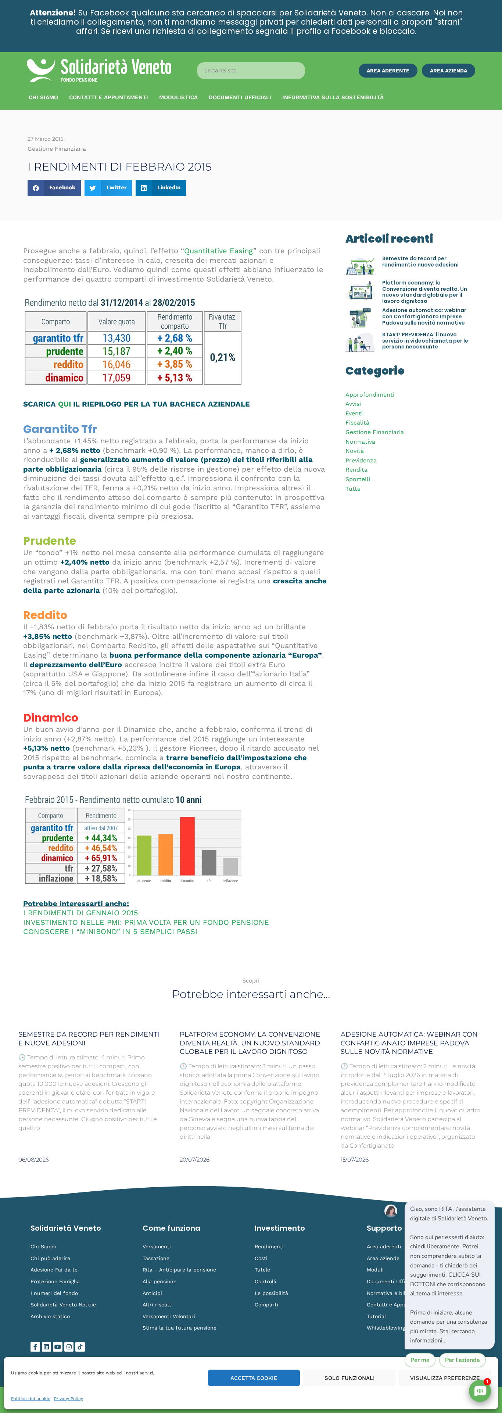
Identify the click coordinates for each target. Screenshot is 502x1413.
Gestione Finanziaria (374, 432)
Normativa (360, 441)
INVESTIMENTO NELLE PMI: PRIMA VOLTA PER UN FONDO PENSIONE (146, 922)
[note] (450, 1275)
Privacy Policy (68, 1398)
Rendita (356, 469)
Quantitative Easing (218, 250)
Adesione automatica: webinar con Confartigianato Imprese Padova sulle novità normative (424, 316)
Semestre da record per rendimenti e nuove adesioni (420, 261)
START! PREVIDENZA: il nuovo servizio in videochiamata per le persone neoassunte (425, 341)
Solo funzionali (349, 1378)
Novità (354, 450)
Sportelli (357, 479)
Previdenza (361, 460)
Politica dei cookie (30, 1398)
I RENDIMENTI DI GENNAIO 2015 (80, 912)
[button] (54, 188)
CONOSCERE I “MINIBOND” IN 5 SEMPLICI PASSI (110, 931)
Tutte (353, 488)
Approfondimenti (369, 394)
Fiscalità (357, 422)
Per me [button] (420, 1360)
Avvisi (353, 403)
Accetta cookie (253, 1378)
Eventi (354, 413)
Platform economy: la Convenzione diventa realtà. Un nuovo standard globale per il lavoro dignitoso (424, 292)
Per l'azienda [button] (462, 1360)
